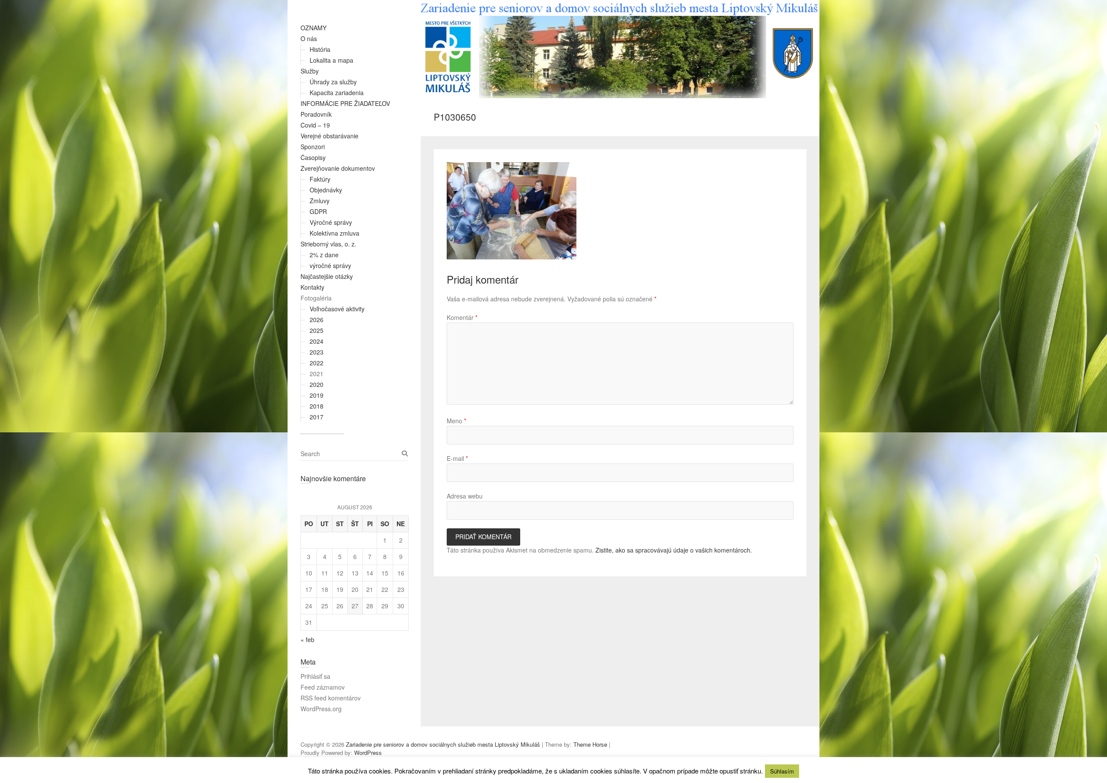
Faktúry (320, 179)
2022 (316, 362)
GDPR (318, 211)
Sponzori (313, 146)
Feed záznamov (323, 687)
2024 (316, 341)
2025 (316, 330)
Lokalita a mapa (331, 60)
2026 (316, 319)
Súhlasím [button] (782, 771)
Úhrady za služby (333, 81)
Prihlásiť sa (315, 676)
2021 (316, 373)
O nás (309, 38)
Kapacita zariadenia (337, 92)
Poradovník (316, 114)
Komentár (462, 317)
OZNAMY (313, 27)
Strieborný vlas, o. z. (328, 244)
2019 (316, 395)
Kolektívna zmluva (334, 233)
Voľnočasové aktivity (337, 308)
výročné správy (330, 265)
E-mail (457, 458)
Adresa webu (465, 496)
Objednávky (326, 189)
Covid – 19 (315, 125)
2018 (316, 406)
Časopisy (313, 157)
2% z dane (324, 254)
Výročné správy (331, 222)
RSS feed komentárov (331, 698)
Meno (456, 420)
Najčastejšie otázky (327, 276)
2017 (316, 416)
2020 (316, 384)
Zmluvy (320, 200)
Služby (310, 71)
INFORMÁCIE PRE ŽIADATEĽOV (345, 103)
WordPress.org (321, 708)
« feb (307, 639)
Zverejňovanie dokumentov (338, 168)
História (320, 49)
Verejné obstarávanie (329, 135)
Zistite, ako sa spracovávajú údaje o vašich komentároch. (673, 550)
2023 (316, 352)
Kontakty (312, 287)
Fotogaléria (316, 298)
